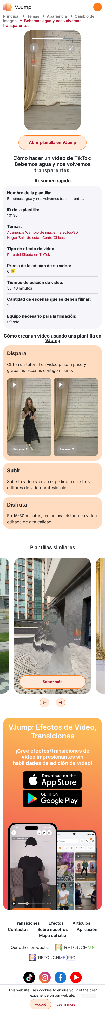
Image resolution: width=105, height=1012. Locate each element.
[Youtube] (76, 977)
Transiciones (27, 923)
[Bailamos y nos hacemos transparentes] (32, 866)
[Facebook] (61, 977)
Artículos (81, 923)
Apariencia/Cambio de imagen (32, 232)
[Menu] (97, 7)
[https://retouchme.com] (75, 947)
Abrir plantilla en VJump (52, 142)
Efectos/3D (68, 232)
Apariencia (57, 16)
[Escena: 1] (29, 417)
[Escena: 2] (76, 417)
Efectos (56, 923)
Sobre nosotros (52, 929)
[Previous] (44, 702)
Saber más (52, 681)
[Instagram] (45, 977)
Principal (11, 16)
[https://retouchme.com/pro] (52, 957)
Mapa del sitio (52, 935)
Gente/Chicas (53, 237)
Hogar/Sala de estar (23, 237)
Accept (40, 1004)
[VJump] (17, 7)
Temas (33, 16)
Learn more (66, 1004)
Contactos (18, 929)
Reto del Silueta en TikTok (28, 254)
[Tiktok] (29, 977)
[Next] (60, 702)
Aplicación (87, 929)
